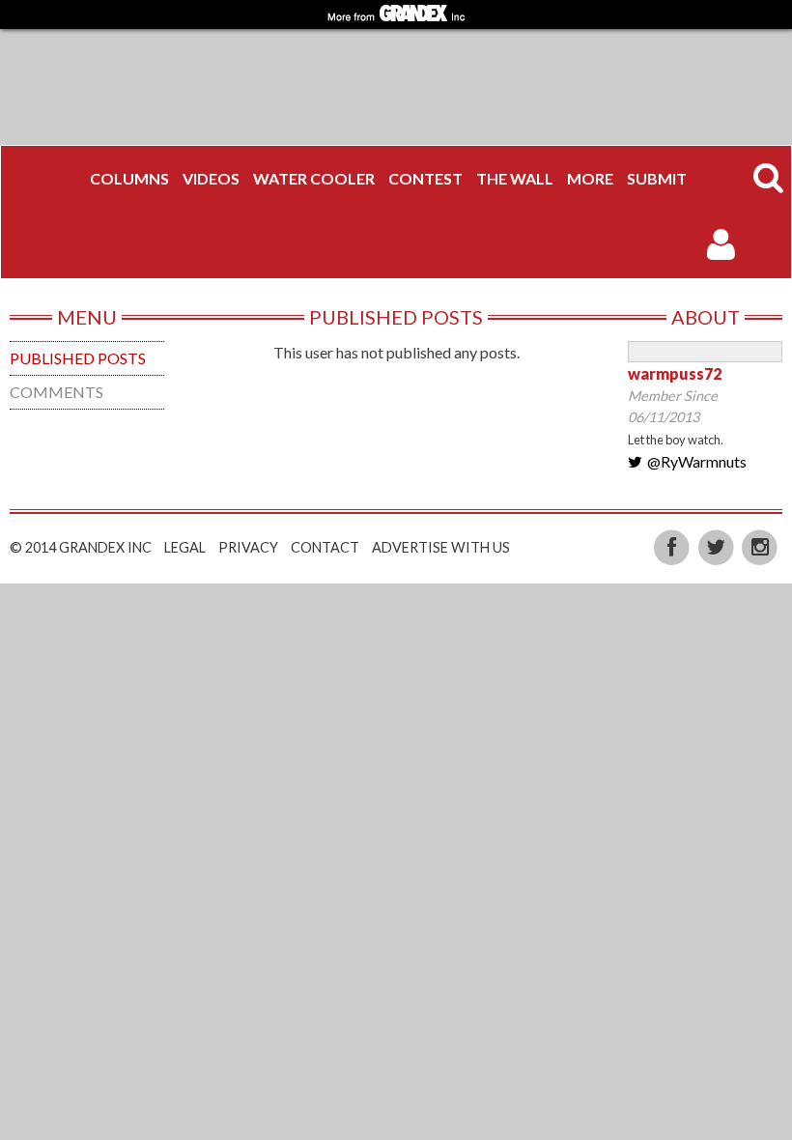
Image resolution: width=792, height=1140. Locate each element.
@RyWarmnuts (697, 461)
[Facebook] (673, 546)
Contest (425, 178)
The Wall (514, 178)
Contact (325, 547)
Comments (56, 392)
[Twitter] (717, 546)
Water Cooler (314, 178)
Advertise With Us (441, 547)
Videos (211, 178)
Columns (129, 178)
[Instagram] (759, 546)
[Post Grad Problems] (45, 179)
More (590, 178)
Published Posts (78, 358)
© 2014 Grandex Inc (81, 547)
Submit (657, 178)
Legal (185, 547)
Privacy (248, 547)
